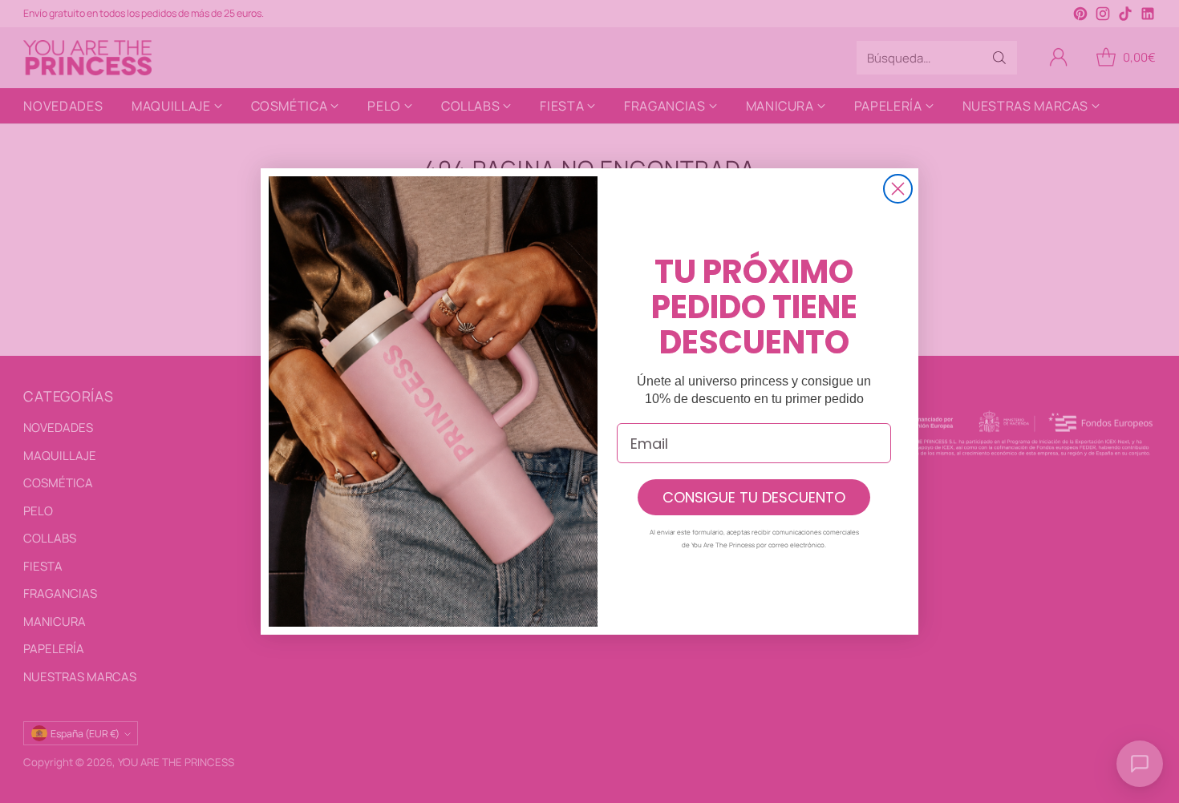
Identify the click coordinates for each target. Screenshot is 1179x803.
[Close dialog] (898, 189)
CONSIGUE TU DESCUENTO (753, 497)
